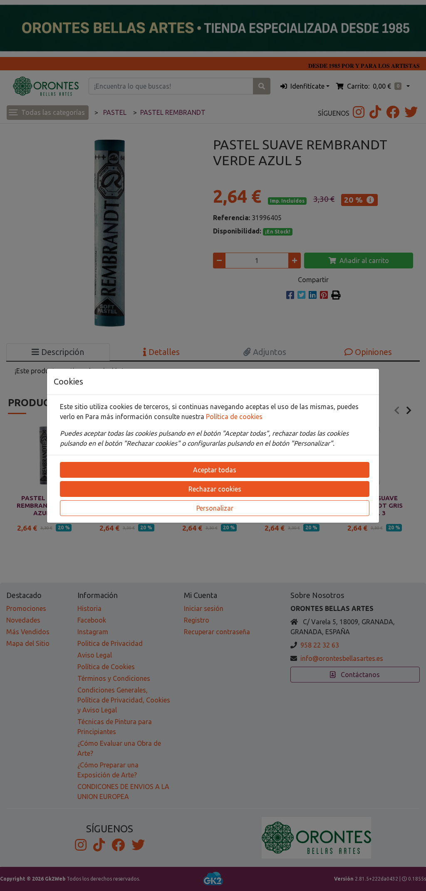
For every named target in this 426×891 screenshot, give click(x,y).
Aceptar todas (214, 470)
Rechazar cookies (214, 489)
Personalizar (214, 508)
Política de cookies (234, 416)
